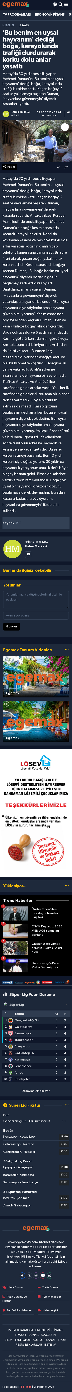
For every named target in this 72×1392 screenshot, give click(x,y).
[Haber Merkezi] (12, 549)
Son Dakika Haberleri (19, 1310)
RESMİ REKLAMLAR (29, 1344)
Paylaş (11, 166)
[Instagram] (36, 1275)
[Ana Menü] (66, 5)
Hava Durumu (16, 1287)
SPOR (62, 1340)
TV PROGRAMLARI (17, 14)
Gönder (11, 626)
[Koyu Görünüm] (55, 5)
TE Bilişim (25, 1387)
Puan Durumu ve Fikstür (14, 1298)
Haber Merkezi (36, 546)
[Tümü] (67, 886)
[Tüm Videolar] (67, 650)
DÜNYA (33, 1335)
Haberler (8, 25)
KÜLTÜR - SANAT (44, 1340)
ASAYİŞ (24, 25)
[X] (29, 1275)
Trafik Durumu (50, 1287)
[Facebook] (22, 1275)
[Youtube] (43, 1275)
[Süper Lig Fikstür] (67, 1105)
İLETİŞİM (50, 1344)
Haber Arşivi (50, 1310)
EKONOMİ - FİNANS (49, 14)
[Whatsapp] (50, 1275)
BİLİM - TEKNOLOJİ (18, 1340)
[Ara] (61, 5)
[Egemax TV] (15, 5)
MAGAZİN (48, 1335)
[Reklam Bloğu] (36, 812)
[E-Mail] (28, 554)
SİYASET (20, 1335)
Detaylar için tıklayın (36, 1091)
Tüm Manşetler (51, 1296)
